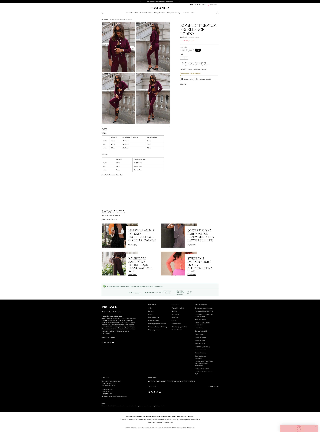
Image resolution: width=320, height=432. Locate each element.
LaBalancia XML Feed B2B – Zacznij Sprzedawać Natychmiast (204, 363)
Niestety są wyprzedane (179, 327)
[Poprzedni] (140, 1)
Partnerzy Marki (200, 343)
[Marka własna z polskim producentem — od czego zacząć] (120, 236)
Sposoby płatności (201, 331)
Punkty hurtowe (200, 340)
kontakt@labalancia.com (119, 396)
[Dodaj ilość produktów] (186, 57)
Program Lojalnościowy (202, 346)
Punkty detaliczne (200, 337)
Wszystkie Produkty (178, 308)
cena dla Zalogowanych (187, 40)
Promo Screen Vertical (202, 369)
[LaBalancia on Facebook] (191, 4)
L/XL (197, 50)
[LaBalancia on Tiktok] (197, 4)
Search (150, 314)
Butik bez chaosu (200, 319)
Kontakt (150, 311)
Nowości (174, 311)
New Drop (175, 317)
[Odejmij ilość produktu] (181, 57)
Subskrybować (213, 386)
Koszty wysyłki (199, 334)
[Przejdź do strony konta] (217, 13)
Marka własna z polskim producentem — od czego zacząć (142, 235)
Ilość (181, 54)
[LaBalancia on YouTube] (199, 4)
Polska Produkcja (153, 320)
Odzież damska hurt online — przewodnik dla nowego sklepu (201, 235)
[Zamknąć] (315, 427)
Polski (203, 4)
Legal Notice (199, 328)
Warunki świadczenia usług (149, 427)
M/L (190, 50)
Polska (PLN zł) (213, 4)
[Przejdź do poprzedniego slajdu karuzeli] (213, 200)
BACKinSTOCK (177, 330)
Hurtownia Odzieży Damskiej (157, 327)
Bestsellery (175, 314)
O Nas (150, 308)
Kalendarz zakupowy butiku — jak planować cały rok (140, 265)
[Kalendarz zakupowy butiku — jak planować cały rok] (120, 264)
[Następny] (179, 1)
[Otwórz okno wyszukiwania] (102, 13)
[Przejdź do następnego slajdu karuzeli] (217, 200)
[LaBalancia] (160, 8)
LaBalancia (105, 19)
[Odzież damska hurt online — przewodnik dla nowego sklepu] (179, 236)
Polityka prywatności (164, 427)
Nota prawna (191, 427)
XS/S (183, 50)
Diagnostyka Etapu (154, 330)
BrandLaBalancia (200, 353)
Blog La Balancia (153, 317)
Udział (184, 84)
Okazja (174, 320)
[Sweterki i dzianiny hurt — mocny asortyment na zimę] (179, 264)
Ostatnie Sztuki (176, 323)
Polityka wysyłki (135, 427)
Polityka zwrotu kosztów (179, 427)
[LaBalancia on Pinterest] (195, 4)
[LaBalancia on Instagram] (193, 4)
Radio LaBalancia (200, 350)
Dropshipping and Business (157, 323)
